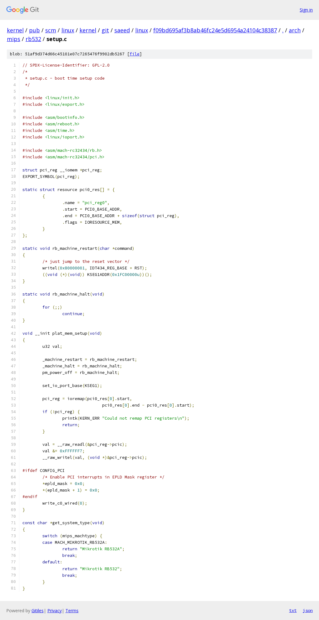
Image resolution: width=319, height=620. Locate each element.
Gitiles (37, 610)
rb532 (33, 39)
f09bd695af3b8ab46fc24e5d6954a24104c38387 (215, 30)
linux (67, 30)
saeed (122, 30)
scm (50, 30)
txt (293, 610)
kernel (15, 30)
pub (34, 30)
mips (13, 39)
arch (295, 30)
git (105, 30)
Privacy (54, 610)
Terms (72, 610)
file (135, 54)
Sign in (306, 10)
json (308, 610)
